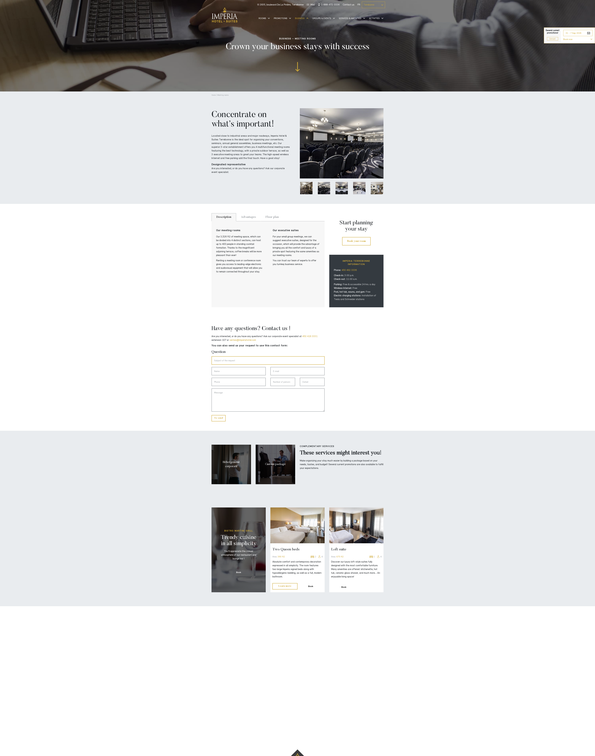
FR (358, 4)
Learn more (284, 586)
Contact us (348, 4)
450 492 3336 (349, 270)
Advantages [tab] (248, 217)
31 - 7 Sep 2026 (573, 33)
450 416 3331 (309, 336)
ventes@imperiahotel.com (242, 340)
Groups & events (321, 18)
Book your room (356, 241)
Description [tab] (223, 217)
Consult (552, 39)
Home (214, 95)
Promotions (280, 18)
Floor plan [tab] (272, 217)
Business (300, 18)
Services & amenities (350, 18)
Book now (567, 39)
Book (238, 572)
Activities (374, 18)
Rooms (262, 18)
